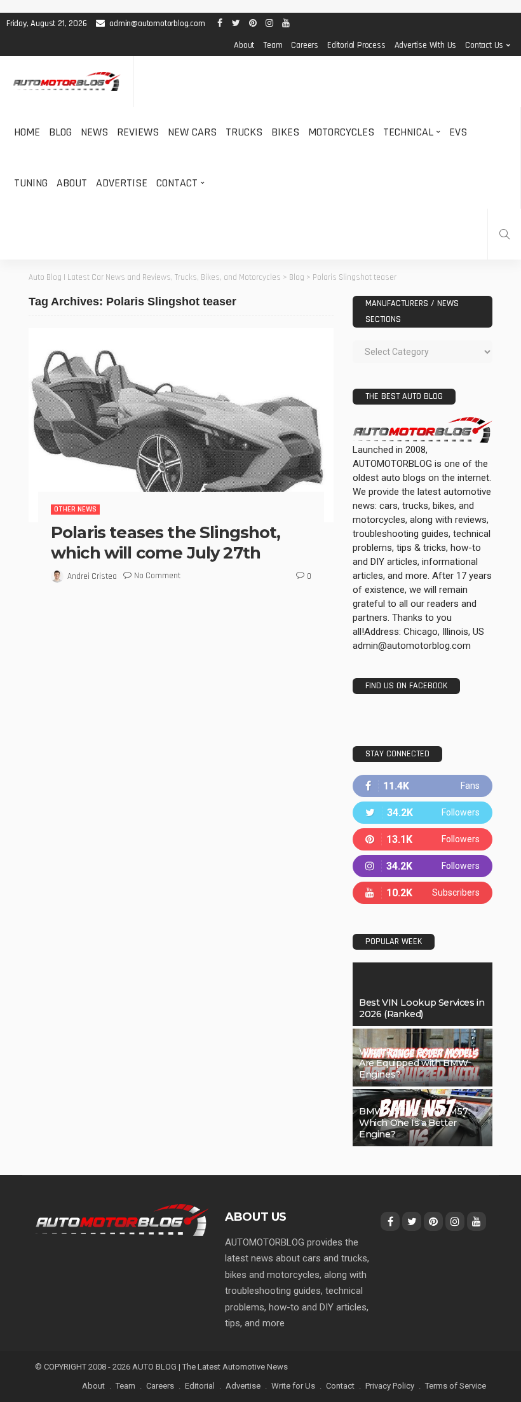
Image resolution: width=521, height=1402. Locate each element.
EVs (458, 132)
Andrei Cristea (92, 576)
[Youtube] (422, 893)
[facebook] (422, 786)
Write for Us (293, 1386)
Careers (304, 45)
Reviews (138, 132)
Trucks (244, 132)
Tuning (31, 183)
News (94, 132)
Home (27, 132)
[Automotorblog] (67, 82)
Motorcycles (341, 132)
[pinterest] (422, 839)
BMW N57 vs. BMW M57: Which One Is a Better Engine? (414, 1123)
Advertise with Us (426, 45)
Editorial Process (356, 45)
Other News (75, 509)
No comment (157, 576)
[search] (504, 234)
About (244, 45)
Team (272, 45)
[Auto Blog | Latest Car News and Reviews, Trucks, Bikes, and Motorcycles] (122, 1219)
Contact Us (484, 45)
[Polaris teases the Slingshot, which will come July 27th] (181, 425)
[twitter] (422, 813)
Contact (177, 183)
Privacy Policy (389, 1386)
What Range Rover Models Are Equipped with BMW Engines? (419, 1063)
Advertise (121, 183)
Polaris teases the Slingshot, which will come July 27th (166, 542)
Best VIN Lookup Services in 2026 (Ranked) (421, 1008)
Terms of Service (455, 1386)
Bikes (285, 132)
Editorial (200, 1386)
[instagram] (422, 866)
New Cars (192, 132)
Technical (408, 132)
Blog (60, 132)
